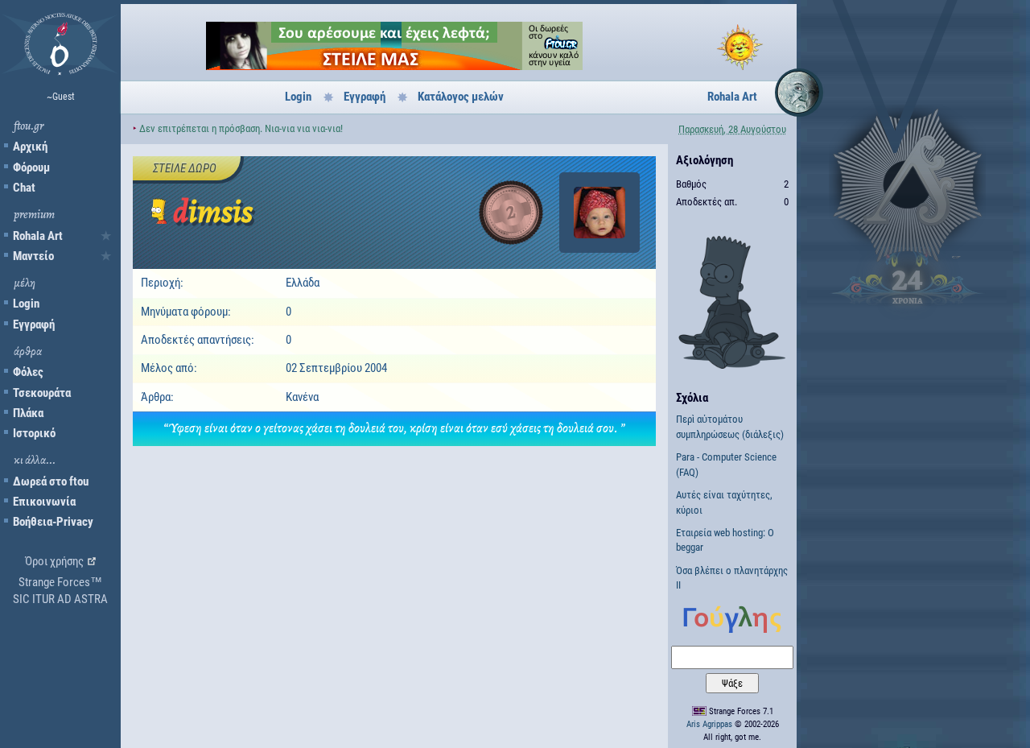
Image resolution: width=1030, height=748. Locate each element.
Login (26, 303)
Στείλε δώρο (184, 168)
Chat (24, 187)
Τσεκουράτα (42, 393)
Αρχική (30, 146)
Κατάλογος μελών (461, 96)
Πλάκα (28, 413)
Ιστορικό (34, 433)
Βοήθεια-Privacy (53, 522)
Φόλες (28, 372)
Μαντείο (33, 256)
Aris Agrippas (709, 724)
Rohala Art (38, 236)
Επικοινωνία (44, 501)
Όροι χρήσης (54, 561)
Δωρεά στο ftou (51, 481)
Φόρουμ (31, 167)
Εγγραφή (34, 324)
